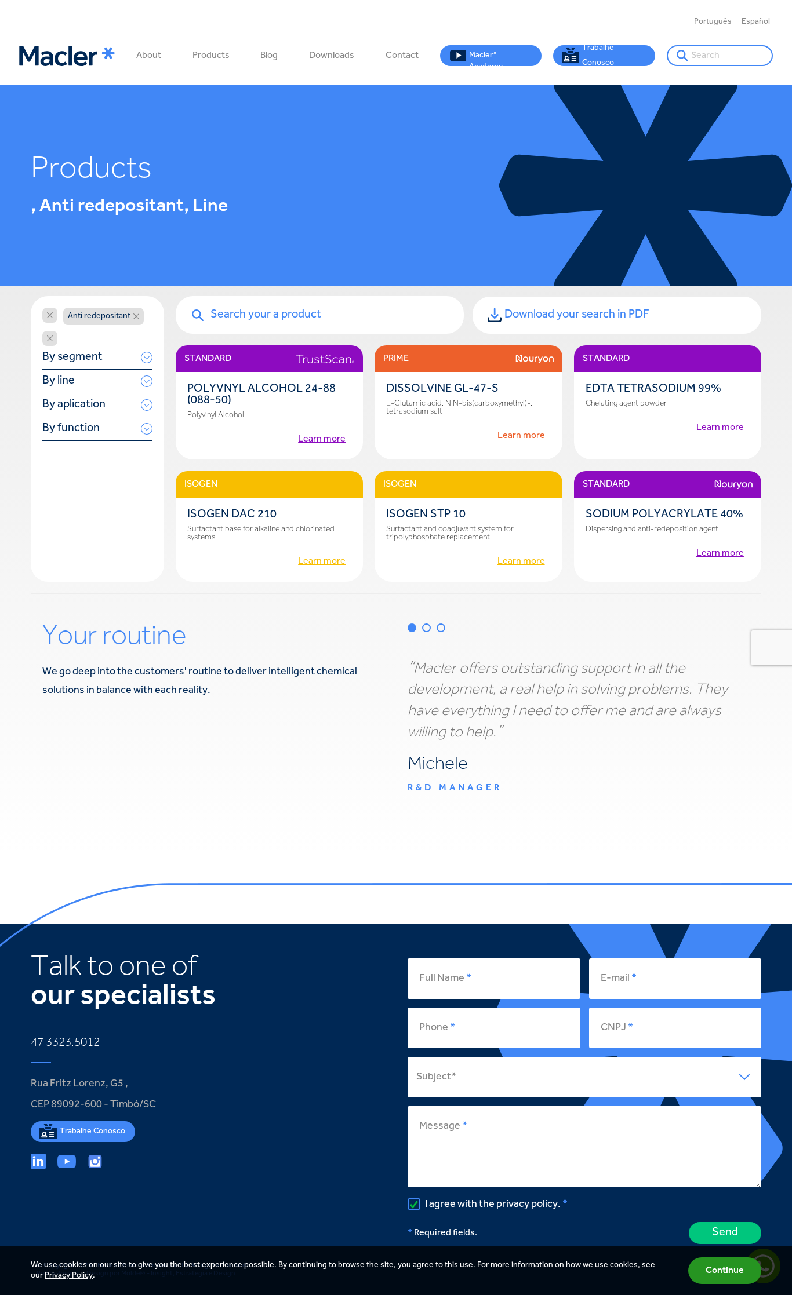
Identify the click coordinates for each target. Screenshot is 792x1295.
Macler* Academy (486, 59)
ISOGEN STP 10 (426, 515)
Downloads (331, 56)
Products (211, 56)
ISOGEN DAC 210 (232, 515)
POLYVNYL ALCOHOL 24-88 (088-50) (261, 395)
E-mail (615, 978)
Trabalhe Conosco (598, 55)
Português (713, 22)
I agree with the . (492, 1204)
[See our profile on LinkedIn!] (38, 1161)
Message (439, 1126)
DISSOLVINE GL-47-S (442, 389)
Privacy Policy (69, 1275)
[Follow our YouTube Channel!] (66, 1161)
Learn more (322, 439)
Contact (402, 56)
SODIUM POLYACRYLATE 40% (664, 515)
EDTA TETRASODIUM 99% (653, 389)
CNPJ (613, 1028)
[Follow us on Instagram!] (95, 1161)
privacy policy (527, 1204)
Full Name (441, 978)
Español (756, 22)
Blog (269, 56)
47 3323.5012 (65, 1043)
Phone (433, 1028)
